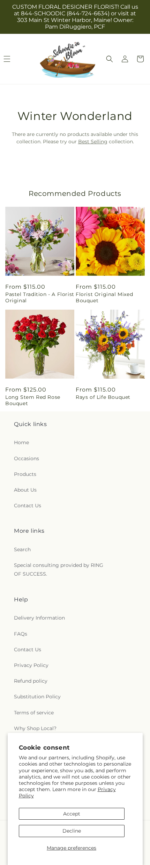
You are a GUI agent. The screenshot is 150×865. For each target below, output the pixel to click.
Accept (71, 814)
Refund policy (30, 681)
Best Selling (92, 141)
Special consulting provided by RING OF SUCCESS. (58, 569)
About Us (25, 490)
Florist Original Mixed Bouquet (104, 297)
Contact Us (27, 505)
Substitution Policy (37, 696)
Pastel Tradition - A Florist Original (39, 297)
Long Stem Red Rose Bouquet (32, 400)
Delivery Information (39, 618)
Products (25, 474)
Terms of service (34, 713)
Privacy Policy (31, 665)
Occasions (26, 458)
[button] (109, 59)
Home (21, 442)
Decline (71, 831)
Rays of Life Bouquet (103, 397)
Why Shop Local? (35, 728)
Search (22, 549)
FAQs (20, 634)
